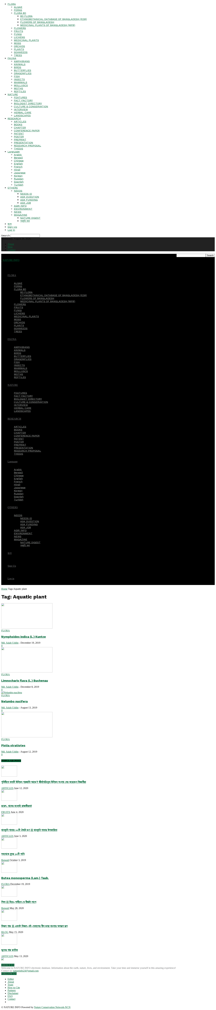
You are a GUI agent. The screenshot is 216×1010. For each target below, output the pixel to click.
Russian (18, 178)
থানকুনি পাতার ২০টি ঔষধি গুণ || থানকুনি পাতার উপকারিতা (29, 830)
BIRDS (17, 67)
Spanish (19, 181)
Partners (12, 990)
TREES (18, 55)
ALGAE (18, 7)
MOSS (17, 43)
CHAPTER (20, 127)
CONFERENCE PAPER (27, 130)
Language (14, 151)
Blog (10, 247)
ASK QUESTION (29, 196)
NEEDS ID (26, 193)
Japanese (19, 172)
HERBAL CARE (22, 112)
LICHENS (19, 37)
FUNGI (18, 34)
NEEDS (18, 190)
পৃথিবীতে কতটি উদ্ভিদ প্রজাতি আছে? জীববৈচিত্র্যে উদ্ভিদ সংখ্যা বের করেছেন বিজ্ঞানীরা (43, 782)
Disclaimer (13, 993)
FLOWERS (20, 28)
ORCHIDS (19, 46)
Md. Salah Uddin (10, 642)
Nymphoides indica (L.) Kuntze (23, 637)
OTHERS (13, 187)
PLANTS (19, 49)
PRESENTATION (23, 142)
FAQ (10, 996)
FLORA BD (20, 13)
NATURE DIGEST (30, 217)
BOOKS (18, 124)
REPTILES (20, 91)
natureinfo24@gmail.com (26, 970)
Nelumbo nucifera (14, 701)
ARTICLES (20, 121)
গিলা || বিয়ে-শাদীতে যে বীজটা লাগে (18, 902)
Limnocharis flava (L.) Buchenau (24, 680)
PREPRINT (20, 139)
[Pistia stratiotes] (26, 736)
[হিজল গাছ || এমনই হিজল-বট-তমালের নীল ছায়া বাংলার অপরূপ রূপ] (9, 920)
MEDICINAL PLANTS (26, 40)
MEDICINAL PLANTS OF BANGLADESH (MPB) (47, 25)
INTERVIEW (21, 109)
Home (4, 589)
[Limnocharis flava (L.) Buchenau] (26, 671)
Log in (11, 229)
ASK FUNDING (29, 199)
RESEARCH (14, 118)
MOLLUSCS (21, 85)
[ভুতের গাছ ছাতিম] (9, 943)
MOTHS (18, 88)
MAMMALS (20, 82)
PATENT (19, 133)
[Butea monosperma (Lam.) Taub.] (9, 871)
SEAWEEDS (21, 52)
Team (10, 984)
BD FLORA (26, 16)
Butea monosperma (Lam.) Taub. (25, 878)
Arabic (18, 154)
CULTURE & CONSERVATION (31, 106)
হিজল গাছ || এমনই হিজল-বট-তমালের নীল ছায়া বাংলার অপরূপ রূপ (34, 926)
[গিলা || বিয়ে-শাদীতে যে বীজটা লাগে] (9, 895)
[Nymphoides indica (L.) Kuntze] (26, 627)
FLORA (12, 4)
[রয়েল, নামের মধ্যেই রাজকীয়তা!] (9, 800)
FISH (17, 76)
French (18, 166)
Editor (11, 979)
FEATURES (20, 97)
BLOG (4, 932)
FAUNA (12, 58)
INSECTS (19, 79)
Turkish (18, 184)
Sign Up (12, 226)
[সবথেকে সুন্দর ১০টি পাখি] (9, 847)
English (18, 163)
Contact (11, 249)
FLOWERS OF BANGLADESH (37, 22)
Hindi (17, 169)
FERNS (18, 10)
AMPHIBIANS (22, 61)
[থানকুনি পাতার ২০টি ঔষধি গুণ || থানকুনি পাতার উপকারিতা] (9, 823)
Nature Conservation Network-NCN (52, 1007)
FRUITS (18, 31)
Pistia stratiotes (13, 745)
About (11, 244)
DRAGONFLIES (22, 73)
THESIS (18, 148)
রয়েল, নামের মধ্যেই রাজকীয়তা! (16, 806)
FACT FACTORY (23, 100)
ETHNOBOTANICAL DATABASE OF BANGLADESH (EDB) (53, 19)
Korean (18, 175)
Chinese (19, 160)
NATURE (13, 94)
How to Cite (14, 987)
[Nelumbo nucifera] (11, 692)
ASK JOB (25, 202)
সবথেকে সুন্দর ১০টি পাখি (13, 854)
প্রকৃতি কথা (25, 220)
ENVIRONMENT (23, 208)
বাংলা (10, 223)
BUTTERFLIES (22, 70)
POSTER (19, 136)
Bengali (18, 157)
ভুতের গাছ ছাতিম (9, 950)
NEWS (17, 211)
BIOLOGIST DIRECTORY (28, 103)
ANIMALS (19, 64)
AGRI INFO (20, 205)
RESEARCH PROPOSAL (27, 145)
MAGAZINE (20, 214)
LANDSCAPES (22, 115)
